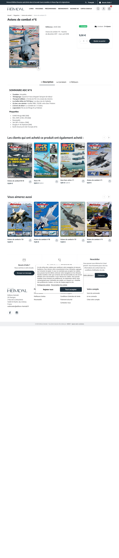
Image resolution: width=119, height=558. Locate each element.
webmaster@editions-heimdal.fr (18, 306)
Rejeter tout (48, 289)
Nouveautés (38, 299)
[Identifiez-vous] (104, 8)
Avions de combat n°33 (15, 239)
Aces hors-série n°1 (67, 180)
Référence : (49, 27)
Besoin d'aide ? (107, 2)
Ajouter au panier (99, 41)
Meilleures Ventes (39, 296)
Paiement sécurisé (66, 299)
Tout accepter (71, 289)
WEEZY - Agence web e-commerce (75, 324)
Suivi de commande (93, 293)
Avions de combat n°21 (68, 239)
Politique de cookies (43, 285)
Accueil (9, 15)
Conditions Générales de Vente (70, 296)
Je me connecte (92, 296)
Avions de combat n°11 (95, 239)
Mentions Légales (66, 293)
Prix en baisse (38, 293)
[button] (98, 8)
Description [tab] (47, 82)
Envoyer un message (24, 273)
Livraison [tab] (62, 82)
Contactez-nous (65, 303)
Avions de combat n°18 (42, 239)
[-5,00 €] (72, 160)
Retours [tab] (74, 82)
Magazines (16, 15)
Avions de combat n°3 (94, 180)
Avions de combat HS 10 (15, 181)
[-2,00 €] (46, 160)
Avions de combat (27, 15)
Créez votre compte (93, 299)
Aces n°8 (37, 180)
